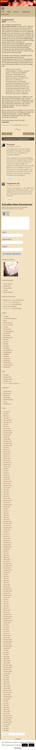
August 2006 (7, 724)
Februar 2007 (7, 711)
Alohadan (6, 316)
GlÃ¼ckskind (7, 134)
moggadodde (18, 2)
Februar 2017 (7, 477)
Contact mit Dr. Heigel (18, 300)
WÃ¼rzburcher (8, 363)
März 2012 (6, 582)
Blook (9, 11)
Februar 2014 (7, 538)
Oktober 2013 (7, 544)
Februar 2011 (7, 610)
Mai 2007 (6, 705)
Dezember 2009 (8, 639)
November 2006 (8, 718)
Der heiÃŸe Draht (8, 292)
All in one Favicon (14, 383)
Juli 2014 (6, 532)
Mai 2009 (6, 654)
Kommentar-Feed (8, 379)
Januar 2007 (7, 713)
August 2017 (7, 466)
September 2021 (8, 422)
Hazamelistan (7, 335)
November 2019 (8, 443)
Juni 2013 (6, 551)
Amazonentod (7, 391)
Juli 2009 (6, 650)
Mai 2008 (6, 680)
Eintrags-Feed (7, 377)
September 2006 (8, 722)
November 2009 (8, 642)
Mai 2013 (6, 553)
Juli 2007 (6, 701)
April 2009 (6, 656)
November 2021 (8, 420)
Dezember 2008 (8, 665)
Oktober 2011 (7, 593)
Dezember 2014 (8, 521)
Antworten (10, 179)
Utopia (5, 402)
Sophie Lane (7, 300)
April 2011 (6, 606)
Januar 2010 (7, 637)
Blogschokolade (8, 323)
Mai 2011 (6, 604)
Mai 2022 (6, 416)
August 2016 (7, 487)
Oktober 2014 (7, 525)
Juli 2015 (6, 509)
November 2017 (8, 462)
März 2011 (6, 608)
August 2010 (7, 623)
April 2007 (6, 707)
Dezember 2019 (8, 441)
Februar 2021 (7, 428)
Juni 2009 (6, 652)
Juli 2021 (6, 424)
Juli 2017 (6, 468)
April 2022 (6, 418)
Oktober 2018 (7, 454)
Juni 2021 (6, 426)
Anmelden (6, 375)
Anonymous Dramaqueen (10, 318)
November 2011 (8, 591)
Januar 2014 (7, 540)
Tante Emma (7, 358)
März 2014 (6, 536)
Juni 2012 (6, 576)
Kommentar (6, 212)
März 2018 (6, 456)
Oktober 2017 (7, 464)
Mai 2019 (6, 447)
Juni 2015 (6, 511)
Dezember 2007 (8, 690)
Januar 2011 (7, 612)
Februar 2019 (7, 452)
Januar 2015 (7, 519)
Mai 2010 (6, 629)
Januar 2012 (7, 587)
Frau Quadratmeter (8, 331)
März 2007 (6, 709)
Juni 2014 (6, 534)
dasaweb (6, 327)
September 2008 (8, 671)
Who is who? (5, 14)
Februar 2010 (7, 635)
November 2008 (8, 667)
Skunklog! (6, 356)
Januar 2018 (7, 460)
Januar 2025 (7, 411)
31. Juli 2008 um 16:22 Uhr (13, 185)
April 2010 (6, 631)
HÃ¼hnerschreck (8, 337)
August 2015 (7, 506)
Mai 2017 (6, 473)
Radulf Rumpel (8, 352)
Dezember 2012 (8, 563)
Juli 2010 (6, 625)
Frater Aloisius (7, 329)
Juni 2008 (6, 678)
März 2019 (6, 449)
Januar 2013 (7, 561)
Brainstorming (7, 393)
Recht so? (16, 11)
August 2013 (7, 549)
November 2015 (8, 500)
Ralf (5, 306)
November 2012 (8, 566)
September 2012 (8, 570)
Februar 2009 (7, 661)
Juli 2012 (6, 574)
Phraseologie (7, 397)
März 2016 (6, 496)
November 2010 (8, 616)
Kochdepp (6, 346)
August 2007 (7, 699)
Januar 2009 (7, 663)
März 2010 (6, 633)
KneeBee (6, 344)
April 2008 (6, 682)
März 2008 (6, 684)
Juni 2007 (6, 703)
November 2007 (8, 692)
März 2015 (6, 517)
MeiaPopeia (7, 348)
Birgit (5, 320)
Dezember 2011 (8, 589)
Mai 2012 (6, 578)
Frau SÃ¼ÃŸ (7, 333)
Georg (9, 144)
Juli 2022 (6, 414)
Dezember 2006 (8, 716)
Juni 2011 (6, 601)
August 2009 (7, 648)
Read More (18, 748)
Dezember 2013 (8, 542)
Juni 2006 (6, 728)
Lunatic (6, 290)
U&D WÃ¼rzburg (8, 399)
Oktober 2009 (7, 644)
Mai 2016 (6, 492)
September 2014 (8, 528)
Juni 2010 (6, 627)
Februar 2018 (7, 458)
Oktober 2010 (7, 618)
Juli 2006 (6, 726)
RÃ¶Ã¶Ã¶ (6, 354)
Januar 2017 (7, 479)
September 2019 (8, 445)
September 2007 (8, 697)
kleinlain (6, 342)
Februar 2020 (7, 439)
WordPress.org (7, 381)
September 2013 (8, 547)
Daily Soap (18, 125)
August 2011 (7, 597)
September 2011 (8, 595)
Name (4, 232)
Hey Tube (6, 339)
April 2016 (6, 494)
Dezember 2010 (8, 614)
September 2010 (8, 620)
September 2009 (8, 646)
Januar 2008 (7, 688)
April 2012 (6, 580)
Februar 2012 (7, 585)
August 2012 (7, 572)
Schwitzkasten (28, 134)
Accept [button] (25, 745)
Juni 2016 (6, 490)
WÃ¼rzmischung (8, 365)
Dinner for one (7, 286)
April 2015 (6, 515)
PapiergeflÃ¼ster (8, 350)
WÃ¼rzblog (7, 361)
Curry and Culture (8, 325)
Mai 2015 (6, 513)
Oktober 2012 (7, 568)
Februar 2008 (7, 686)
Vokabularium (26, 11)
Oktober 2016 (7, 483)
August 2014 (7, 530)
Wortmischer (7, 367)
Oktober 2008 (7, 669)
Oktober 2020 (7, 435)
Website (4, 246)
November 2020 (8, 433)
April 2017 (6, 475)
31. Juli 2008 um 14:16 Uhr (13, 146)
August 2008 (7, 673)
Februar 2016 (7, 498)
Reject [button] (31, 745)
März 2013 (6, 557)
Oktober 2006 (7, 720)
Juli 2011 (6, 599)
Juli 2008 (6, 675)
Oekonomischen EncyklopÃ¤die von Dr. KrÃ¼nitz (20, 110)
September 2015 (8, 504)
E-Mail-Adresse (7, 239)
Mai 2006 (6, 730)
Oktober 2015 (7, 502)
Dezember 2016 (8, 481)
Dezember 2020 (8, 430)
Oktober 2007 (7, 694)
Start (3, 11)
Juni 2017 (6, 471)
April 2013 (6, 555)
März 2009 (6, 659)
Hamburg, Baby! (8, 288)
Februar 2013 (7, 559)
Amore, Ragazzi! (8, 284)
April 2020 (6, 437)
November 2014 (8, 523)
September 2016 (8, 485)
